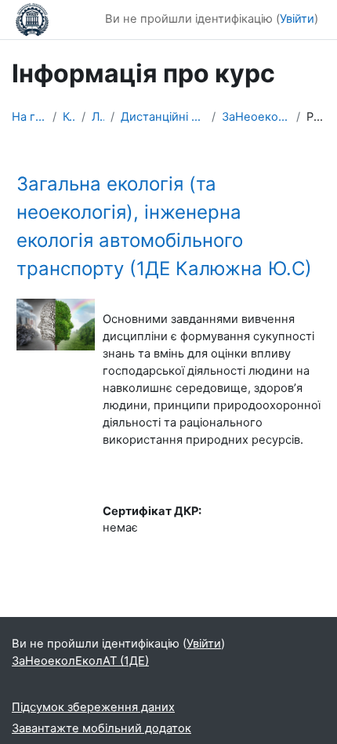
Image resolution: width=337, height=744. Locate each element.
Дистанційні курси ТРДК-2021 (163, 117)
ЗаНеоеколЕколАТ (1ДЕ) (256, 117)
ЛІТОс (98, 117)
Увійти (297, 19)
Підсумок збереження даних (93, 707)
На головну (29, 117)
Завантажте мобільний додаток (101, 728)
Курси (69, 117)
